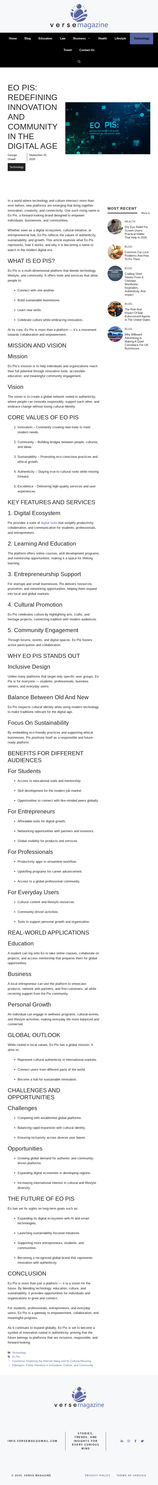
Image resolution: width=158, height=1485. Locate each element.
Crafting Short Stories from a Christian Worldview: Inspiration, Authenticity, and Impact (135, 284)
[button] (79, 61)
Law (63, 38)
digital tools (49, 523)
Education (45, 38)
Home (13, 38)
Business (79, 38)
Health (102, 38)
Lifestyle (120, 38)
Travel (68, 50)
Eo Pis (16, 1356)
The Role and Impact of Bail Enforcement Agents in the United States (137, 314)
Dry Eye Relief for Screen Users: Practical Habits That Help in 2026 (136, 232)
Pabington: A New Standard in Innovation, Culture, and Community (52, 1365)
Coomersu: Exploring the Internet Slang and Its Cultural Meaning (51, 1360)
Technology (141, 38)
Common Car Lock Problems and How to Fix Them (137, 255)
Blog (27, 38)
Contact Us (86, 50)
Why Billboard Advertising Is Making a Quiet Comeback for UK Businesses (136, 341)
